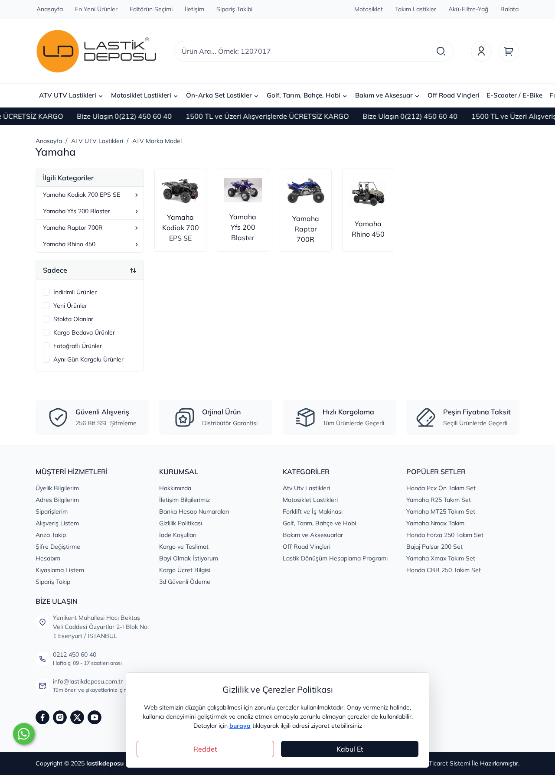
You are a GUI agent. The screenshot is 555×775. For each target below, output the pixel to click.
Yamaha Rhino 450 (69, 244)
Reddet (205, 749)
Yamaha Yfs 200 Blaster (76, 211)
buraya (240, 725)
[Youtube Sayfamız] (94, 717)
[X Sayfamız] (77, 717)
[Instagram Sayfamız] (60, 717)
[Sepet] (509, 51)
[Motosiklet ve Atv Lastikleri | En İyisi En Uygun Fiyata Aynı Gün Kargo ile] (96, 51)
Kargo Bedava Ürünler (84, 332)
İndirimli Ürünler (75, 292)
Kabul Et (349, 749)
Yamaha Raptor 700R (73, 227)
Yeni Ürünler (70, 305)
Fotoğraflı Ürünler (77, 346)
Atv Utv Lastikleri (306, 488)
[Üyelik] (481, 51)
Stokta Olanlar (73, 319)
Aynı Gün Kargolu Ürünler (88, 359)
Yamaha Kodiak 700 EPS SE (81, 195)
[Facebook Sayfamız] (42, 717)
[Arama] (441, 51)
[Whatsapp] (24, 734)
